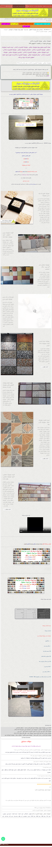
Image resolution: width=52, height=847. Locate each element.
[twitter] (2, 844)
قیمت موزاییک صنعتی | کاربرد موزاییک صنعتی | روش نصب (9, 477)
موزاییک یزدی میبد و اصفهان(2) (47, 6)
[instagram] (6, 844)
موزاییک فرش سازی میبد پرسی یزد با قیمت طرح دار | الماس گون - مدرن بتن (34, 731)
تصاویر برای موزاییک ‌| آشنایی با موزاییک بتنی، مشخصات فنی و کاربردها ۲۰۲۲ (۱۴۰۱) (33, 730)
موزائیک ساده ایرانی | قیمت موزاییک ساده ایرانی (44, 343)
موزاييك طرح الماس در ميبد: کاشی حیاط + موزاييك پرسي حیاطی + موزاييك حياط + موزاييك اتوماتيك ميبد (28, 735)
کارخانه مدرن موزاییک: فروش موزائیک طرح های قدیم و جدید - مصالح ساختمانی (33, 728)
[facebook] (0, 844)
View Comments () (26, 737)
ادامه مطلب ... (44, 367)
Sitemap (39, 9)
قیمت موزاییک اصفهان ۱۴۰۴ (29, 6)
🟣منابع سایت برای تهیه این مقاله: (42, 76)
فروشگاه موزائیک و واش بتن (38, 6)
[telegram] (7, 844)
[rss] (4, 844)
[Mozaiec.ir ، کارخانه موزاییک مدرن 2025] (30, 17)
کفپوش (16, 171)
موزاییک (28, 171)
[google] (3, 844)
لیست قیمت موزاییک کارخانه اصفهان (42, 24)
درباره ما (43, 9)
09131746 (26, 162)
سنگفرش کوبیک (14, 24)
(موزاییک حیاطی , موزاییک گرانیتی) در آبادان (43, 790)
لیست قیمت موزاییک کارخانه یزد (26, 24)
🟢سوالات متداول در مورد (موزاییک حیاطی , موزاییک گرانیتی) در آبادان (35, 74)
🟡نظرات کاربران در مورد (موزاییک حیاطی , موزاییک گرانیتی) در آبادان (36, 73)
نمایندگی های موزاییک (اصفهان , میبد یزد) (19, 6)
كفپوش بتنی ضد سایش (9, 6)
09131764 (26, 159)
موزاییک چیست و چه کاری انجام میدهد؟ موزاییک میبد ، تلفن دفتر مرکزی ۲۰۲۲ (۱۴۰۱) (32, 733)
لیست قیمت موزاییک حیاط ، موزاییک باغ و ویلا (44, 422)
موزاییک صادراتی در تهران (48, 9)
